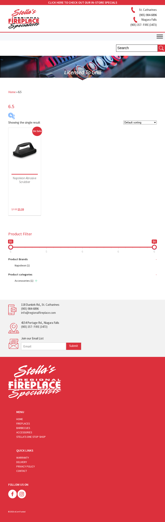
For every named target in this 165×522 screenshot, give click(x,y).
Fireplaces (23, 423)
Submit (73, 346)
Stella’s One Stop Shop (31, 437)
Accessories (24, 280)
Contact (21, 471)
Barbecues (23, 428)
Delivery (21, 462)
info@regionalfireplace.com (38, 313)
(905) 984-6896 (30, 309)
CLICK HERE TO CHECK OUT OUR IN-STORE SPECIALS (82, 2)
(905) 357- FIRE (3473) (34, 327)
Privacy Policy (25, 466)
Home (12, 92)
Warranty (22, 457)
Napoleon (22, 265)
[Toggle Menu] (160, 36)
